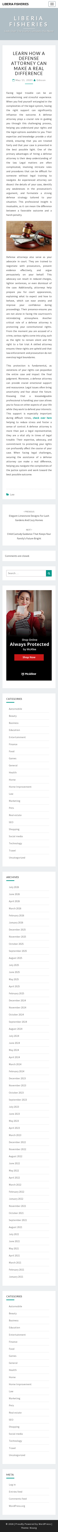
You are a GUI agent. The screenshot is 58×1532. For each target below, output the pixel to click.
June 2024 (14, 1042)
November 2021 (17, 1206)
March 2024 (15, 1064)
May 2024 (14, 1050)
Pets (11, 807)
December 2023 (17, 1078)
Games (12, 758)
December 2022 (17, 1142)
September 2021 (18, 1220)
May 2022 (14, 1170)
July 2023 (14, 1106)
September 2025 (18, 950)
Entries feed (15, 1491)
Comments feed (18, 1498)
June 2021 (14, 1241)
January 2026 (16, 922)
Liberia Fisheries (15, 4)
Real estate (15, 815)
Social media (16, 836)
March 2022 (15, 1184)
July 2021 (14, 1234)
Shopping (14, 829)
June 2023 (14, 1113)
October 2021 (16, 1213)
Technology (15, 843)
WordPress (45, 1524)
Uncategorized (17, 857)
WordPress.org (17, 1505)
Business (14, 722)
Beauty (13, 715)
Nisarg (33, 1527)
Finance (13, 744)
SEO (11, 822)
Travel (12, 850)
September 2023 (18, 1099)
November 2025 (17, 936)
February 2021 (16, 1269)
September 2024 (18, 1021)
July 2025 (14, 965)
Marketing (14, 800)
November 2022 (17, 1149)
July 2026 (14, 887)
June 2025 (14, 972)
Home (12, 779)
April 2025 (14, 986)
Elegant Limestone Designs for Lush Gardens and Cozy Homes (29, 516)
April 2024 (14, 1057)
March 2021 (15, 1262)
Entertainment (17, 737)
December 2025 (17, 929)
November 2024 (17, 1007)
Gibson (41, 80)
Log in (12, 1484)
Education (14, 730)
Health (13, 772)
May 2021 (14, 1248)
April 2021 (14, 1255)
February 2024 (16, 1071)
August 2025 (15, 958)
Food (11, 751)
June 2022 (14, 1163)
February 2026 (16, 915)
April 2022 (14, 1177)
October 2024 (16, 1014)
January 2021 (16, 1276)
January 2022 (16, 1198)
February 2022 (16, 1191)
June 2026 (14, 894)
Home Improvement (20, 786)
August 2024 (15, 1028)
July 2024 (14, 1035)
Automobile (15, 708)
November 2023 (17, 1085)
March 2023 (15, 1135)
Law (12, 494)
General (13, 765)
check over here (42, 417)
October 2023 (16, 1092)
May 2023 (14, 1120)
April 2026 (14, 901)
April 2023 (14, 1127)
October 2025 (16, 943)
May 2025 (14, 979)
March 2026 (15, 908)
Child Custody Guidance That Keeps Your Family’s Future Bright (29, 534)
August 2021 (15, 1227)
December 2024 (17, 1000)
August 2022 (15, 1156)
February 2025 (16, 993)
